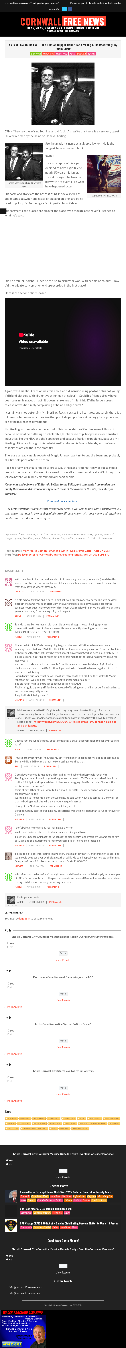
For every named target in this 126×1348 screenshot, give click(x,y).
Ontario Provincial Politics (50, 1200)
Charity (82, 1118)
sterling (70, 538)
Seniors (86, 1200)
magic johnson (43, 538)
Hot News (66, 1196)
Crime (56, 1227)
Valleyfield (64, 1128)
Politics (77, 1200)
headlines (28, 538)
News (72, 53)
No (11, 947)
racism (61, 538)
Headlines (48, 53)
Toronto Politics (69, 1118)
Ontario (31, 1200)
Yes (12, 943)
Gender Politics (95, 1118)
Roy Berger (25, 1118)
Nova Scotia (12, 1118)
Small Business (99, 1200)
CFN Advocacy (24, 1123)
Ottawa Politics (39, 1123)
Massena (11, 1123)
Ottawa (68, 1200)
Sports (91, 53)
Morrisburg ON (105, 1196)
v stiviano (80, 538)
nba (54, 538)
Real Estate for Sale (80, 1128)
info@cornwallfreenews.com (25, 1293)
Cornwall (25, 1196)
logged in (24, 918)
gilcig (18, 538)
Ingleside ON (79, 1196)
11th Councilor (13, 1128)
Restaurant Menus (111, 1118)
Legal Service (54, 1118)
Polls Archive (14, 1006)
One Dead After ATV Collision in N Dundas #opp (46, 1209)
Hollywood (62, 53)
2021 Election (70, 1123)
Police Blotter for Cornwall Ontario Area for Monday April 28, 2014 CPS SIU (63, 554)
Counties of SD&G (39, 1196)
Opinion (81, 53)
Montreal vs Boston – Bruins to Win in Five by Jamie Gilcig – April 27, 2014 (66, 550)
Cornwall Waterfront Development (34, 1128)
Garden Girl (114, 1123)
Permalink (56, 591)
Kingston (91, 1196)
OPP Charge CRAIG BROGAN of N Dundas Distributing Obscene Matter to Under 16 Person (69, 1223)
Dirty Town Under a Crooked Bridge (92, 1123)
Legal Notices (39, 1118)
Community (26, 1212)
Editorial (36, 53)
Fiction (53, 1128)
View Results (63, 960)
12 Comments (104, 538)
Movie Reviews (55, 1123)
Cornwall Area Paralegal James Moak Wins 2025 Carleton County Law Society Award (65, 1192)
